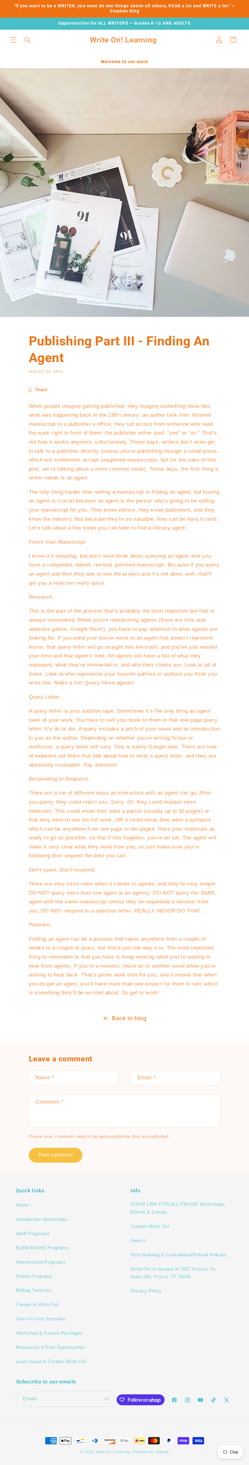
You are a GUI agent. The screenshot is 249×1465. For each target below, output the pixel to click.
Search (138, 1240)
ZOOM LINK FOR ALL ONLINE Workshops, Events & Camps (178, 1208)
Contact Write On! (150, 1226)
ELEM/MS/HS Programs (42, 1247)
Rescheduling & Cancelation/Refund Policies (179, 1254)
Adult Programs (33, 1233)
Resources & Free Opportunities (51, 1347)
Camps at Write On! (37, 1304)
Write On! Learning (113, 1452)
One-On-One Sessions (41, 1318)
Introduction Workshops (41, 1219)
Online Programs (34, 1276)
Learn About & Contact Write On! (51, 1361)
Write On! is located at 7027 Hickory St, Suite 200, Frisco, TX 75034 (173, 1273)
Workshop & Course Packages (49, 1333)
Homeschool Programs (41, 1262)
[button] (13, 40)
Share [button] (41, 389)
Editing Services (33, 1290)
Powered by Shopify (150, 1452)
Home (22, 1205)
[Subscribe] (106, 1399)
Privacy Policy (146, 1291)
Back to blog (129, 1018)
